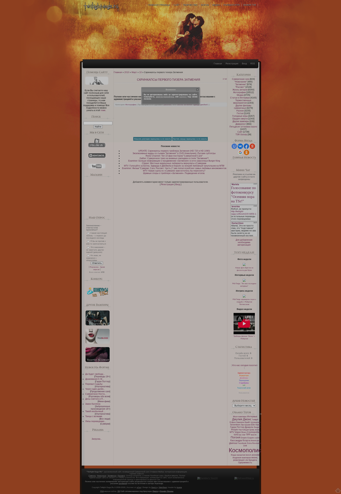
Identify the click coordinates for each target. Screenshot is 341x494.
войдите (183, 97)
